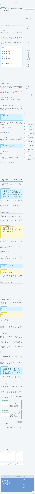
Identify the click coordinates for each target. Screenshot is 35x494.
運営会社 (24, 484)
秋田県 (28, 65)
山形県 (28, 62)
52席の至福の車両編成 (7, 51)
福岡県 (28, 56)
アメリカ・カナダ (29, 94)
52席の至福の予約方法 (7, 61)
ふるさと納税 (28, 16)
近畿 (27, 67)
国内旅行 (27, 28)
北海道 (28, 60)
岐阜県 (28, 43)
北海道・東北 (28, 59)
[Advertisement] (11, 75)
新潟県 (28, 45)
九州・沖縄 (28, 50)
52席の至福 (7, 132)
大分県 (28, 52)
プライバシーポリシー (26, 482)
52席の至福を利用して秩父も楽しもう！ (10, 63)
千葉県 (28, 77)
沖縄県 (28, 54)
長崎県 (28, 57)
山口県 (28, 31)
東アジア (28, 96)
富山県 (28, 41)
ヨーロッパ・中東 (29, 95)
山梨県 (28, 42)
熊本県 (28, 55)
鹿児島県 (29, 58)
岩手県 (28, 63)
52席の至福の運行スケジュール (8, 58)
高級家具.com (25, 487)
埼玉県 (28, 78)
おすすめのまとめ (8, 1)
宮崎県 (28, 53)
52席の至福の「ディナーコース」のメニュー (10, 56)
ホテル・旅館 (27, 26)
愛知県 (28, 44)
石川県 (28, 46)
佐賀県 (28, 51)
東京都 (28, 79)
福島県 (28, 64)
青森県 (28, 66)
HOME (3, 1)
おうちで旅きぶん (15, 1)
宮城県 (28, 61)
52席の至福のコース (7, 53)
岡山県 (28, 32)
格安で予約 (22, 1)
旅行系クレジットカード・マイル (29, 86)
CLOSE (19, 47)
